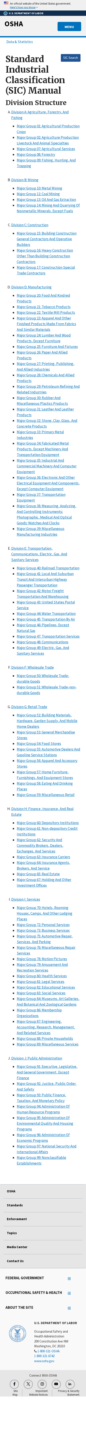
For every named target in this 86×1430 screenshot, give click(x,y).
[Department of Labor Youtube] (56, 1384)
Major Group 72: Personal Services (43, 924)
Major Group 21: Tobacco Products (44, 306)
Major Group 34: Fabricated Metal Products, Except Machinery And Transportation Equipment (43, 449)
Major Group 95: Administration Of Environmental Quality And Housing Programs (45, 1123)
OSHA (13, 23)
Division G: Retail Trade (29, 706)
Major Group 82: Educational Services (46, 987)
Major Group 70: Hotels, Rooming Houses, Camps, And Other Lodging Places (44, 913)
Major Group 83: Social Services (41, 993)
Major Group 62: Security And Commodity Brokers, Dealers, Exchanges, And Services (40, 845)
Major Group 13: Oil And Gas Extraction (46, 199)
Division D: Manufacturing (31, 287)
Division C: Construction (29, 225)
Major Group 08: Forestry (36, 154)
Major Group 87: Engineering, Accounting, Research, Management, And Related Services (46, 1027)
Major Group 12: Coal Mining (38, 193)
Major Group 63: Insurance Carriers (43, 856)
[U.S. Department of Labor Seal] (17, 1333)
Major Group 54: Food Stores (39, 743)
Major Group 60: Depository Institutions (48, 822)
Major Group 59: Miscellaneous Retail (46, 794)
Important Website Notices (38, 1393)
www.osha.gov (44, 1361)
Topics (12, 1233)
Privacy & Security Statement (68, 1393)
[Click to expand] (43, 5)
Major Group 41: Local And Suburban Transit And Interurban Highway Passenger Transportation (45, 579)
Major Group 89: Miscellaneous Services (48, 1044)
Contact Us (15, 1261)
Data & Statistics (19, 41)
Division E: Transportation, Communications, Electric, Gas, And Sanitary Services (39, 554)
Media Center (17, 1247)
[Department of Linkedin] (70, 1384)
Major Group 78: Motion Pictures (42, 958)
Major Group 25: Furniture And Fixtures (47, 346)
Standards (15, 1205)
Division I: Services (25, 899)
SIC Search (70, 58)
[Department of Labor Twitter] (28, 1384)
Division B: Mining (24, 179)
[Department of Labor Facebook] (14, 1384)
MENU (69, 27)
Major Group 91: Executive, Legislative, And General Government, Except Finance (47, 1072)
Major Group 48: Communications (42, 642)
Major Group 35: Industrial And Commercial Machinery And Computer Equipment (47, 466)
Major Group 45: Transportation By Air (46, 619)
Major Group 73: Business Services (43, 930)
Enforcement (17, 1219)
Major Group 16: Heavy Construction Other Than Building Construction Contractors (45, 256)
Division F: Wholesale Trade (32, 667)
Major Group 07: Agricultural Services (46, 148)
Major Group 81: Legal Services (40, 981)
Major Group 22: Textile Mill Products (46, 312)
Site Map (15, 1393)
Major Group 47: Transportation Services (48, 636)
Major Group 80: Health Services (42, 976)
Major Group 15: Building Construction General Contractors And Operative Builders (47, 239)
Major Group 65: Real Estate (38, 874)
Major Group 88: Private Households (45, 1038)
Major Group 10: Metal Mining (39, 188)
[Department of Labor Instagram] (42, 1384)
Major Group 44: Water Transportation (46, 613)
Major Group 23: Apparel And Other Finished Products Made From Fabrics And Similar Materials (46, 324)
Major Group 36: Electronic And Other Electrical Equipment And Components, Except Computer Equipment (48, 483)
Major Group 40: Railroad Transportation (48, 568)
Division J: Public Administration (36, 1058)
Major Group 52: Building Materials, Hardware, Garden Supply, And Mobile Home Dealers (47, 721)
